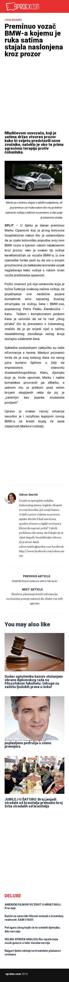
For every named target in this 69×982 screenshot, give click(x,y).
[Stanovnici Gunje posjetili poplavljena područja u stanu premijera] (34, 715)
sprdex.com (13, 973)
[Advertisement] (34, 99)
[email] (30, 977)
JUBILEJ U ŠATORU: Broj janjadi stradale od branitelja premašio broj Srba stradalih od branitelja (34, 802)
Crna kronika (13, 19)
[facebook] (37, 977)
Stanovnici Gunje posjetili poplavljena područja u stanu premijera (28, 742)
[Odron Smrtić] (10, 498)
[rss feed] (45, 977)
